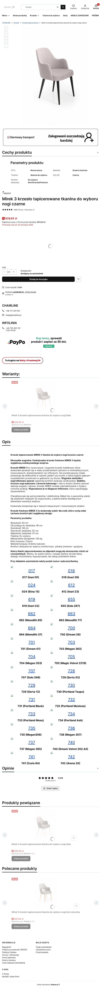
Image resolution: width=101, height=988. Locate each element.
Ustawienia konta (43, 949)
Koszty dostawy (9, 960)
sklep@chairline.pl (13, 315)
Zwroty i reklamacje (10, 955)
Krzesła (16, 23)
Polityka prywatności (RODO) (14, 949)
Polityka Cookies (9, 952)
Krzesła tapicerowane (30, 23)
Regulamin (6, 947)
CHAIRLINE (6, 23)
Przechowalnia (42, 952)
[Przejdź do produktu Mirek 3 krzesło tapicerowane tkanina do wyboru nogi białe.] (44, 396)
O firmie (5, 974)
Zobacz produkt (21, 430)
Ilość (4, 267)
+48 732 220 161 (13, 328)
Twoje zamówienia (43, 947)
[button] (63, 7)
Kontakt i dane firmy (10, 976)
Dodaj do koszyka (38, 279)
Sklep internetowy (47, 985)
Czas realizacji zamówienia (13, 963)
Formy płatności (9, 957)
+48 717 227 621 (13, 311)
